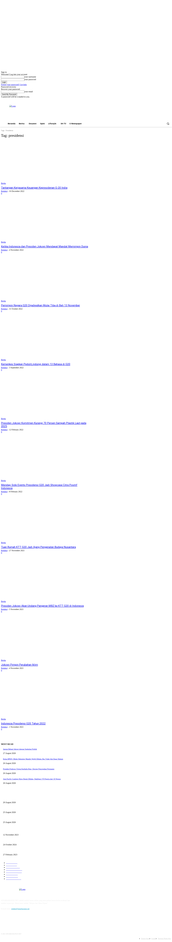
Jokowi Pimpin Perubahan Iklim (19, 664)
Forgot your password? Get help (14, 85)
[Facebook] (162, 99)
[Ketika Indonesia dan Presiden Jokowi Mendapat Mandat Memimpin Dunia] (45, 221)
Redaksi (4, 191)
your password (30, 79)
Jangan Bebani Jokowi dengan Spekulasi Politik (20, 749)
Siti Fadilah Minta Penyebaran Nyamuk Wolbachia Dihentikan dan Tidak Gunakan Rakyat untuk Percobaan (41, 831)
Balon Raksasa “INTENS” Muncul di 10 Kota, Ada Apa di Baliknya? (27, 808)
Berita (3, 183)
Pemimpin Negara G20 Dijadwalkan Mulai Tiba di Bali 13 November (40, 305)
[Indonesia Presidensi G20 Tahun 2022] (45, 698)
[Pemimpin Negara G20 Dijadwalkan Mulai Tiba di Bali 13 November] (45, 280)
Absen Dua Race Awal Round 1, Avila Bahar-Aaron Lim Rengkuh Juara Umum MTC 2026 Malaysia (39, 818)
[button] (168, 124)
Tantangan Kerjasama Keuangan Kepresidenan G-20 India (34, 187)
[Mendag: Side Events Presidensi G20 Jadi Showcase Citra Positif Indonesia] (45, 460)
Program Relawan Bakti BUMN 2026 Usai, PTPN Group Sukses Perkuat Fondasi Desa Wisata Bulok (39, 798)
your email (28, 91)
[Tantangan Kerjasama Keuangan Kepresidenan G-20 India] (45, 162)
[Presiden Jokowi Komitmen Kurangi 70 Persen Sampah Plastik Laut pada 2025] (45, 398)
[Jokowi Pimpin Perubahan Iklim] (45, 639)
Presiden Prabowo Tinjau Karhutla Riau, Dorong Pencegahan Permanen (28, 769)
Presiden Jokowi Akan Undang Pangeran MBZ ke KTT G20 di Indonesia (42, 605)
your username (30, 77)
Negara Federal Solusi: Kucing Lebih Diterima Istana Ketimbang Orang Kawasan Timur (34, 841)
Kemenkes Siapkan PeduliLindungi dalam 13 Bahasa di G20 (35, 364)
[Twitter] (166, 99)
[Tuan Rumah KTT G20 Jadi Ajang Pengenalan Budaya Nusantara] (45, 522)
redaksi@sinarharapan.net (20, 909)
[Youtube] (169, 99)
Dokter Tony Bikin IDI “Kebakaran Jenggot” (19, 850)
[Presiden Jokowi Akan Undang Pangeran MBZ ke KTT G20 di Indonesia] (45, 581)
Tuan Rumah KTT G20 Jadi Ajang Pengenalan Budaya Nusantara (38, 547)
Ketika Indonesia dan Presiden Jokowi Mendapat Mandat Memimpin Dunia (44, 246)
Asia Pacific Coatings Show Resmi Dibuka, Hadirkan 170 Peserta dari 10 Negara (32, 779)
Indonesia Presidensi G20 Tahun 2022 (23, 723)
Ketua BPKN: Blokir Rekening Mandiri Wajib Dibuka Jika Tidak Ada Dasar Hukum (33, 759)
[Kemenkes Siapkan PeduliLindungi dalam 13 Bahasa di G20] (45, 339)
